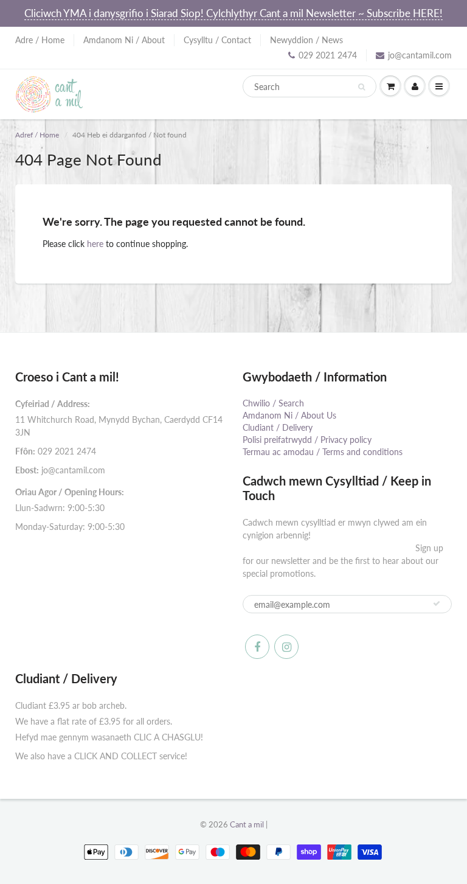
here (95, 243)
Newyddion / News (306, 40)
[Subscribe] (436, 603)
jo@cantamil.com (420, 55)
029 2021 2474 (328, 55)
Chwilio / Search (273, 403)
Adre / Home (39, 40)
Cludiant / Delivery (278, 427)
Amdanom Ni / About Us (289, 415)
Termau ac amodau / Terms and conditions (323, 452)
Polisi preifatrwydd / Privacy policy (307, 439)
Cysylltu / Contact (217, 40)
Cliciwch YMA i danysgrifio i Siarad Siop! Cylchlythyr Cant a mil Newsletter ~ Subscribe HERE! (233, 13)
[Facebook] (257, 647)
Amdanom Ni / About (124, 40)
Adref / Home (37, 134)
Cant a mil (247, 824)
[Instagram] (286, 647)
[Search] (361, 87)
